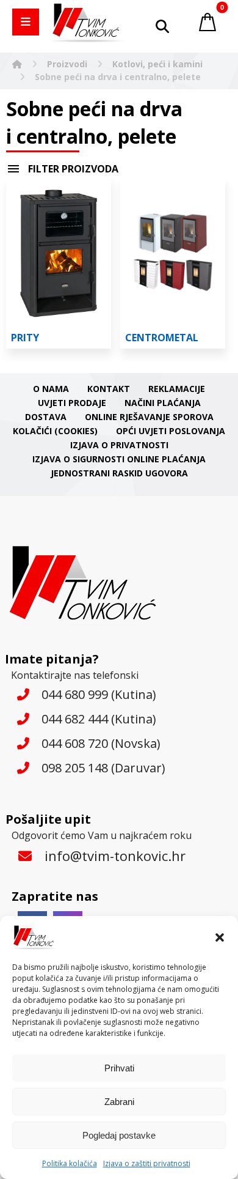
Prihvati (119, 1068)
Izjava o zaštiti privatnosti (146, 1163)
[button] (220, 937)
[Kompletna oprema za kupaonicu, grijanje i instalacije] (87, 23)
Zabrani (119, 1101)
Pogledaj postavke (119, 1135)
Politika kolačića (69, 1163)
